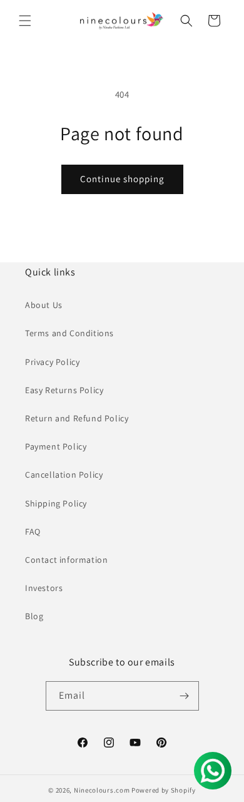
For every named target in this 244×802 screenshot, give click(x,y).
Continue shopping (122, 179)
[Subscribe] (184, 696)
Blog (34, 616)
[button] (25, 20)
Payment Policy (55, 446)
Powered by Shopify (163, 790)
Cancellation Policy (64, 474)
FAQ (33, 531)
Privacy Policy (52, 362)
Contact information (66, 559)
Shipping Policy (56, 503)
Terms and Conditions (69, 333)
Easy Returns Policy (64, 390)
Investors (44, 588)
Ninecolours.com (102, 790)
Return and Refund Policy (76, 418)
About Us (44, 305)
